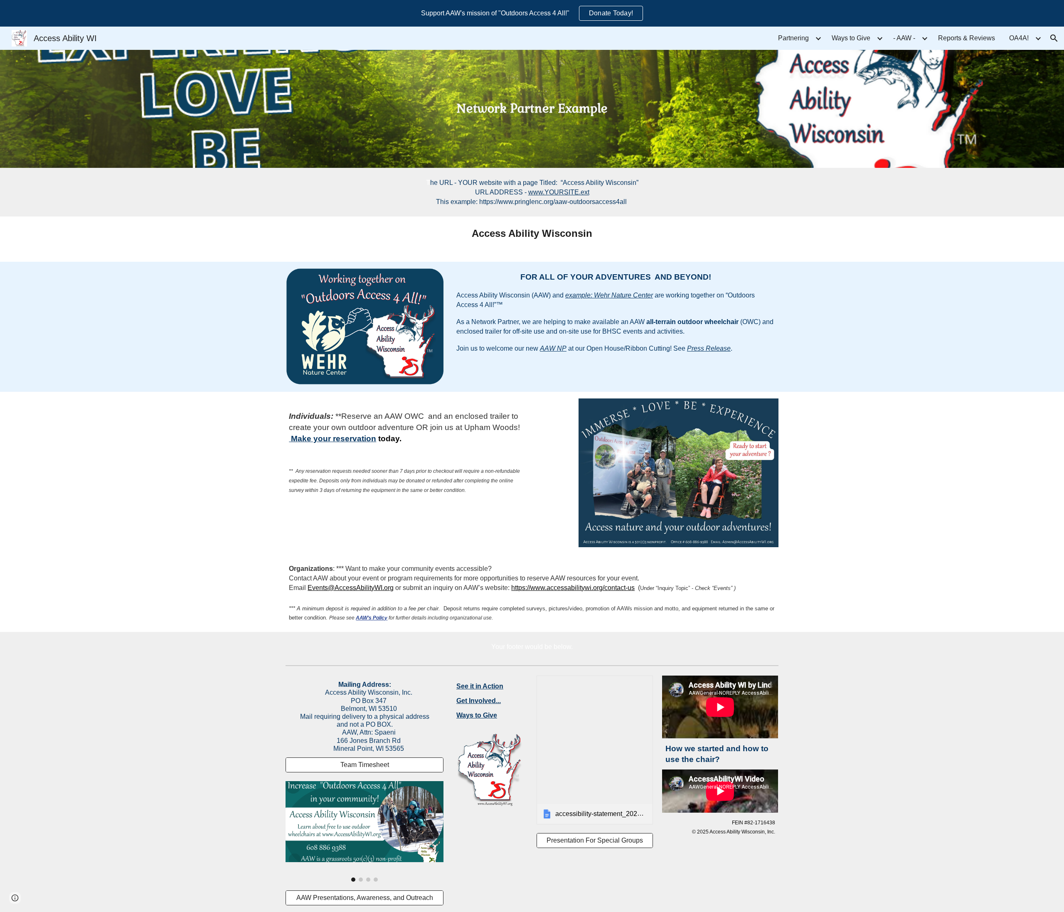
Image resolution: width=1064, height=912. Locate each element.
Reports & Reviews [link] (966, 38)
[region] (532, 13)
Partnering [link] (793, 38)
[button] (1054, 38)
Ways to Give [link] (851, 38)
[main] (532, 108)
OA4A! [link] (1019, 38)
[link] (595, 750)
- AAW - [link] (904, 38)
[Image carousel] (364, 831)
